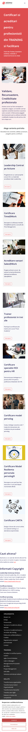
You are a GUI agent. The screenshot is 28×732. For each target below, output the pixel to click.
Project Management (10, 669)
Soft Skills (6, 671)
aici (15, 562)
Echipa (6, 620)
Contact (6, 645)
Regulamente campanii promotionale (11, 641)
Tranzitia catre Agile (10, 692)
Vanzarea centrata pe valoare (12, 674)
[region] (14, 716)
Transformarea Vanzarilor (11, 690)
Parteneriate (7, 622)
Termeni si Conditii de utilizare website (13, 626)
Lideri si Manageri (9, 661)
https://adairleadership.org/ (12, 581)
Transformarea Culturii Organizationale (11, 686)
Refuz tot (14, 728)
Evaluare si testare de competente (10, 696)
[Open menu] (24, 3)
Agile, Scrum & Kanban (10, 658)
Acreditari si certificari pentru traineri (12, 654)
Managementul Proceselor (12, 663)
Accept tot (14, 720)
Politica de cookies (10, 716)
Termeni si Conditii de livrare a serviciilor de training (13, 631)
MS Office (7, 666)
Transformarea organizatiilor (12, 682)
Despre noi (7, 617)
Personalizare (14, 724)
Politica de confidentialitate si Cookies (12, 636)
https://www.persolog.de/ (11, 607)
